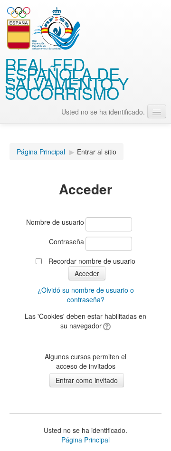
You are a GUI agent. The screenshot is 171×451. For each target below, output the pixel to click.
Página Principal (41, 151)
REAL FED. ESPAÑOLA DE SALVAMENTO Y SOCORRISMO (67, 78)
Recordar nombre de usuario (91, 261)
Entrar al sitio (96, 151)
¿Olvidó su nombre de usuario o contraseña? (86, 294)
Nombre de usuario (55, 222)
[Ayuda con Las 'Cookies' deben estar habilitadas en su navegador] (106, 325)
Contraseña (66, 241)
